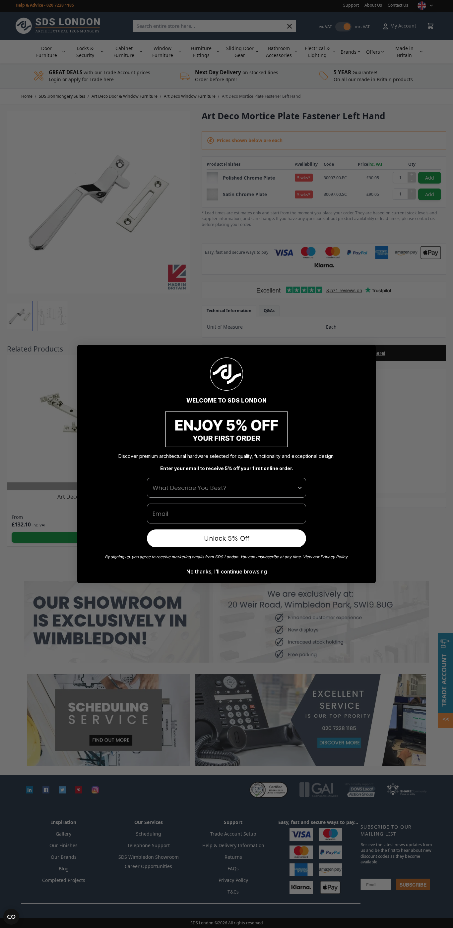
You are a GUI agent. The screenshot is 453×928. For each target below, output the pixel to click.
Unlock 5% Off (226, 538)
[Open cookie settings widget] (11, 917)
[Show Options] (299, 487)
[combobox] (224, 487)
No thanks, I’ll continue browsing (226, 571)
